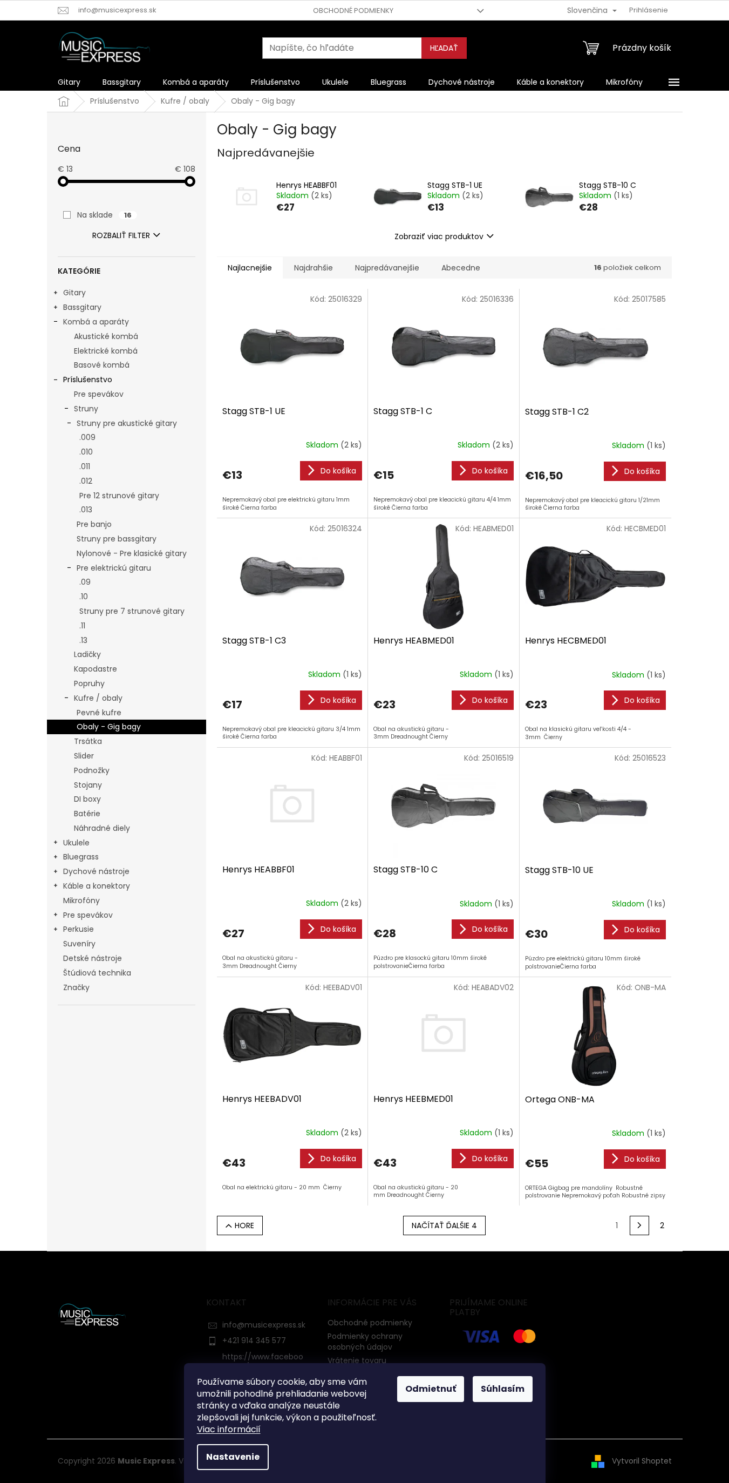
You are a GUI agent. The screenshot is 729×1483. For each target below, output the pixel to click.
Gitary (74, 292)
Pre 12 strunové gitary (119, 495)
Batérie (87, 813)
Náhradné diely (102, 828)
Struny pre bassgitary (116, 538)
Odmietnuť (430, 1389)
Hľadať (444, 48)
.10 (83, 596)
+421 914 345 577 (254, 1340)
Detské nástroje (92, 958)
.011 (84, 466)
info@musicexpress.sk (263, 1324)
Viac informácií (229, 1429)
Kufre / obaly (98, 698)
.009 (87, 437)
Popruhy (89, 683)
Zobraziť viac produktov (438, 236)
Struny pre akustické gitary (127, 423)
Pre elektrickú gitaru (114, 568)
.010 (86, 451)
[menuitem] (69, 82)
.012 (85, 481)
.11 (82, 625)
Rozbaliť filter (121, 235)
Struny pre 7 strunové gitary (132, 611)
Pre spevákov (99, 394)
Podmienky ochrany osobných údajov (365, 1341)
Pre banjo (94, 524)
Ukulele (76, 842)
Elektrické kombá (106, 351)
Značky (76, 987)
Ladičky (87, 654)
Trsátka (88, 741)
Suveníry (79, 943)
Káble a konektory (96, 886)
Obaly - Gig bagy (109, 726)
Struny (86, 408)
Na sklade (104, 214)
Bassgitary (82, 307)
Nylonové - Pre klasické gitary (132, 553)
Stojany (88, 785)
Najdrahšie (313, 267)
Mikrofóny (81, 900)
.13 (83, 640)
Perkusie (78, 929)
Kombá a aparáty (96, 321)
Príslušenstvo (87, 379)
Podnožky (92, 770)
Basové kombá (102, 365)
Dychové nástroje (96, 871)
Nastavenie (233, 1457)
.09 (85, 582)
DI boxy (87, 799)
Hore (244, 1225)
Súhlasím (502, 1389)
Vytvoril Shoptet (642, 1460)
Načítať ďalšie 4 (444, 1225)
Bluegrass (81, 856)
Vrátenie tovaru (357, 1360)
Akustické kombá (106, 336)
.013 (85, 509)
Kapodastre (95, 668)
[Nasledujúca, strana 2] (639, 1225)
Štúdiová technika (97, 972)
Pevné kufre (99, 712)
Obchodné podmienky (353, 10)
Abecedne (460, 267)
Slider (84, 755)
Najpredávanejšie (387, 267)
